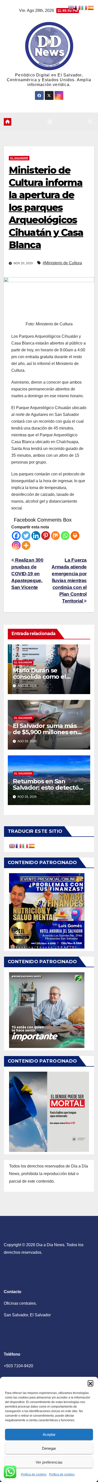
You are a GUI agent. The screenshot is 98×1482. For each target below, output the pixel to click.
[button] (90, 1383)
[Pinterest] (45, 535)
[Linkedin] (35, 535)
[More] (26, 545)
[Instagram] (16, 545)
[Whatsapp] (65, 535)
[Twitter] (26, 535)
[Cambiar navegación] (49, 122)
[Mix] (55, 535)
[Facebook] (16, 535)
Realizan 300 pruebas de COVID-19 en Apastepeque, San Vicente (27, 573)
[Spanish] (32, 845)
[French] (19, 845)
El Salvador (19, 158)
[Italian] (25, 845)
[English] (12, 845)
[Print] (75, 535)
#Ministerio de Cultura (62, 263)
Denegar (49, 1448)
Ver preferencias (49, 1462)
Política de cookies (33, 1474)
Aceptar (49, 1434)
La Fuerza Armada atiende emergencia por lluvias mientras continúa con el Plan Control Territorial (69, 580)
